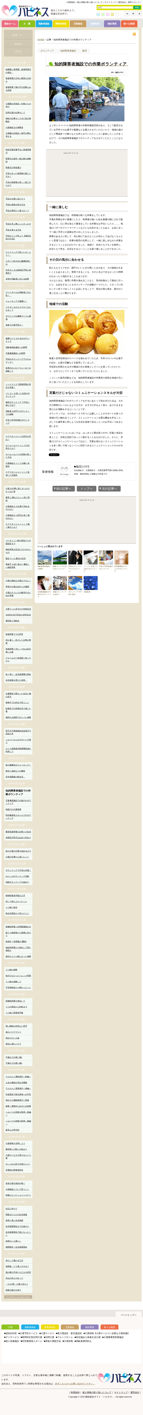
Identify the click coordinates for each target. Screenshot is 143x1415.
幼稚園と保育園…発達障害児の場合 (18, 71)
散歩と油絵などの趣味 (15, 771)
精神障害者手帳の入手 (15, 895)
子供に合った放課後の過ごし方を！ (18, 175)
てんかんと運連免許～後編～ (18, 1088)
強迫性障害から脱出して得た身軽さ (18, 949)
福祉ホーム (10, 23)
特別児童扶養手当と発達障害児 (18, 151)
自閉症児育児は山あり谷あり (18, 837)
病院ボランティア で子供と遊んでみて (18, 403)
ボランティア (47, 51)
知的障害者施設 (68, 51)
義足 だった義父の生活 (16, 558)
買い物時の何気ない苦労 (16, 1026)
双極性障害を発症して (15, 1001)
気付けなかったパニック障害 (18, 976)
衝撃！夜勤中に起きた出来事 (18, 1106)
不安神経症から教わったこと (18, 987)
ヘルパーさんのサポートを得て (18, 741)
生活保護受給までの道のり (17, 1226)
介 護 (27, 23)
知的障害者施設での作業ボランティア (18, 792)
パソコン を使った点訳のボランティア (90, 568)
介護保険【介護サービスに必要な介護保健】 (107, 1333)
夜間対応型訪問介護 (32, 1337)
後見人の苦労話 (12, 1130)
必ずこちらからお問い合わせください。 (75, 1384)
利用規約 (71, 2)
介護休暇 (68, 1341)
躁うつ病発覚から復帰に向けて (18, 934)
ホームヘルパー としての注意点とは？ (18, 447)
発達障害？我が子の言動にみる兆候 (18, 88)
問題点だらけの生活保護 (16, 1214)
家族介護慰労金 (53, 1341)
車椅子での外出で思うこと (17, 702)
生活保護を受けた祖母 (16, 680)
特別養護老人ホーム (32, 1341)
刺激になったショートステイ (18, 1195)
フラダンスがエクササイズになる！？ (18, 308)
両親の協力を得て (13, 1290)
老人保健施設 (12, 1341)
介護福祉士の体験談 (14, 127)
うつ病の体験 (11, 970)
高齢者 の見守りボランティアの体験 (18, 412)
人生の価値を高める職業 (16, 1082)
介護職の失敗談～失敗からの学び (18, 105)
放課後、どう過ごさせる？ (17, 1266)
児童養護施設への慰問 (15, 353)
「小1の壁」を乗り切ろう (17, 1284)
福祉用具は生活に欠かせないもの (18, 551)
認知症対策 (11, 1333)
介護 (10, 1327)
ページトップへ (128, 1315)
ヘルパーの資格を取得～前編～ (18, 1113)
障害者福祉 (61, 23)
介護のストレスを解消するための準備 (18, 594)
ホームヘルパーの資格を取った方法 (18, 455)
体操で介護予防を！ (14, 325)
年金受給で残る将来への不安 (18, 1094)
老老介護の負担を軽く (15, 1183)
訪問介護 (49, 1337)
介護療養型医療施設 (114, 1337)
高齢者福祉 (44, 23)
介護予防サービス (29, 1333)
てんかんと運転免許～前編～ (18, 1076)
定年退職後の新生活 (15, 777)
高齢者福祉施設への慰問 (44, 567)
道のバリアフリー (13, 1032)
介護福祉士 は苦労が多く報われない (18, 516)
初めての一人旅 (12, 1038)
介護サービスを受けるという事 (18, 1156)
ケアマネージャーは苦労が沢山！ (18, 438)
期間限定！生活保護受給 (16, 1247)
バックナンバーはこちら (18, 1297)
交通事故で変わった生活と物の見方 (18, 695)
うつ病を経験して (13, 982)
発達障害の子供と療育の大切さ (18, 79)
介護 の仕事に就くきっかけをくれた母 (18, 490)
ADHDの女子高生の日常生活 (18, 615)
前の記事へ (63, 488)
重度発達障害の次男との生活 (18, 832)
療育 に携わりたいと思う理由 (18, 499)
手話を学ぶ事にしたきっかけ (18, 224)
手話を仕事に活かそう (15, 199)
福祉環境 (112, 23)
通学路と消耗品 (12, 621)
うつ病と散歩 (11, 907)
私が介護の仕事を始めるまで (18, 851)
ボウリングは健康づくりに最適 (18, 317)
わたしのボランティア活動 (17, 876)
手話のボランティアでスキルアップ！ (75, 568)
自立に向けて (11, 1208)
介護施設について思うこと (17, 1189)
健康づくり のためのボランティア (60, 567)
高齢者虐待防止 (84, 1341)
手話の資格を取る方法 (15, 204)
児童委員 (87, 592)
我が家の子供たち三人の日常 (18, 1272)
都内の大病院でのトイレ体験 (18, 717)
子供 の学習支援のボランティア (106, 567)
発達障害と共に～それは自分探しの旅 (18, 650)
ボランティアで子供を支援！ (75, 593)
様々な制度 (129, 23)
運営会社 (122, 2)
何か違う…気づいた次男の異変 (18, 641)
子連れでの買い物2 (14, 1063)
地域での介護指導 (13, 809)
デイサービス (12, 1337)
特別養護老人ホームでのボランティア (121, 568)
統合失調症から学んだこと (17, 913)
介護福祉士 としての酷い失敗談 (18, 464)
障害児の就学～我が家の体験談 (18, 160)
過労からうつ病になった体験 (18, 956)
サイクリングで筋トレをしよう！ (18, 253)
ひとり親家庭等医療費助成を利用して (18, 750)
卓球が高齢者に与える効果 (17, 279)
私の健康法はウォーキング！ (18, 765)
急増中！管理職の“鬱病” (16, 941)
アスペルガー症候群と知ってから (18, 659)
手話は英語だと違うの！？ (17, 210)
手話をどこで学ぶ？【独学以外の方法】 (18, 237)
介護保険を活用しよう (15, 1143)
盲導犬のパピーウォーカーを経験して (18, 369)
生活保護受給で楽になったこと (18, 1233)
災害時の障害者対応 (14, 1170)
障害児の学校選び (13, 167)
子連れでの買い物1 (14, 1057)
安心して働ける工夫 (14, 1260)
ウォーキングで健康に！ (16, 301)
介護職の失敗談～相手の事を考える (18, 134)
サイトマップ (110, 2)
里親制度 (95, 23)
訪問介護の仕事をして (15, 112)
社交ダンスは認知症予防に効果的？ (18, 271)
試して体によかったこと (16, 901)
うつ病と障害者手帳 (14, 1013)
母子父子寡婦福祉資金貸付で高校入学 (18, 732)
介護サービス (47, 1333)
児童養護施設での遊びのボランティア (44, 594)
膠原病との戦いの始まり (16, 1149)
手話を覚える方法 (13, 230)
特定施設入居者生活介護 (88, 1337)
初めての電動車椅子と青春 (17, 1100)
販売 (84, 51)
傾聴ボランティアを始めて (59, 593)
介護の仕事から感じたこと (17, 857)
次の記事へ (109, 488)
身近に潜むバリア (13, 1044)
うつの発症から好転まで (16, 1007)
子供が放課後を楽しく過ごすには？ (18, 183)
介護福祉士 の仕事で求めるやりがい (18, 508)
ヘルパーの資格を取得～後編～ (18, 1122)
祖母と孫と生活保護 (14, 1220)
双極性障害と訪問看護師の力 (18, 927)
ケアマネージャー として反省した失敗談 (18, 473)
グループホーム (65, 1337)
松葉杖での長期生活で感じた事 (18, 710)
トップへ (86, 488)
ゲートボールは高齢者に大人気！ (18, 293)
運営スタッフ (134, 2)
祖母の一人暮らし (13, 1241)
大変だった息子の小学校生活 (18, 609)
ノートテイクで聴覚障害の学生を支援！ (18, 386)
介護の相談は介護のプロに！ (18, 581)
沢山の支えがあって (14, 1278)
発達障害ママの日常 (14, 634)
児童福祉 (78, 23)
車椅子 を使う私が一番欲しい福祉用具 (18, 565)
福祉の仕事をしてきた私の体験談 (18, 120)
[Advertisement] (86, 175)
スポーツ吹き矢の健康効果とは (18, 262)
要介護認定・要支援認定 (69, 1333)
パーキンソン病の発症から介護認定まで (18, 542)
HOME (41, 39)
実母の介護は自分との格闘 (17, 586)
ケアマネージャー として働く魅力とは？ (18, 525)
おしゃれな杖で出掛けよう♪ (18, 1164)
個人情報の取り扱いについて (90, 2)
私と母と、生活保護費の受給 (18, 674)
